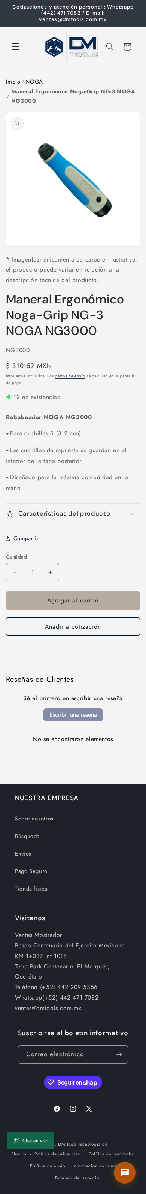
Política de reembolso (111, 1154)
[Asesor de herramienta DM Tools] (125, 1173)
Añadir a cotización (73, 626)
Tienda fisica (31, 889)
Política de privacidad (57, 1154)
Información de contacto (98, 1166)
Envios (23, 854)
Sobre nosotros (34, 818)
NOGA (34, 82)
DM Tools (67, 1144)
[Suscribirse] (119, 1054)
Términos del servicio (77, 1178)
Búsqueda (27, 836)
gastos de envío (70, 376)
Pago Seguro (31, 871)
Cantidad (16, 556)
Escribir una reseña (73, 714)
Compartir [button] (26, 538)
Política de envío (47, 1166)
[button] (15, 46)
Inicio (13, 82)
